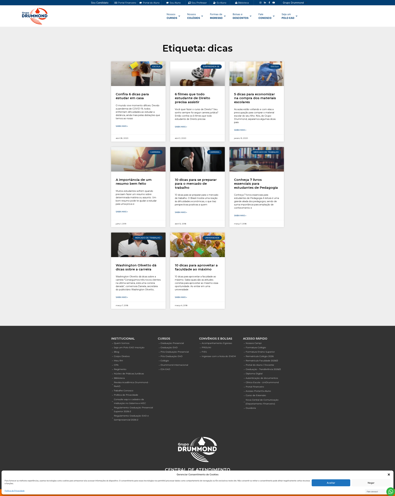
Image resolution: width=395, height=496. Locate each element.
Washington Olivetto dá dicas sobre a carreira (136, 267)
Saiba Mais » (122, 126)
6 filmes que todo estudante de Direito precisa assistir (192, 98)
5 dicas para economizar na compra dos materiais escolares (255, 98)
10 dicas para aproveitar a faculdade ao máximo (196, 267)
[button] (388, 474)
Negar (371, 482)
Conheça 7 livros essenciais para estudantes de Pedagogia (256, 183)
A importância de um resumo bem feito (134, 181)
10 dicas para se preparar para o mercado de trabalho (196, 183)
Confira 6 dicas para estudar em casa (132, 96)
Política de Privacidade (15, 491)
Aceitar (331, 482)
